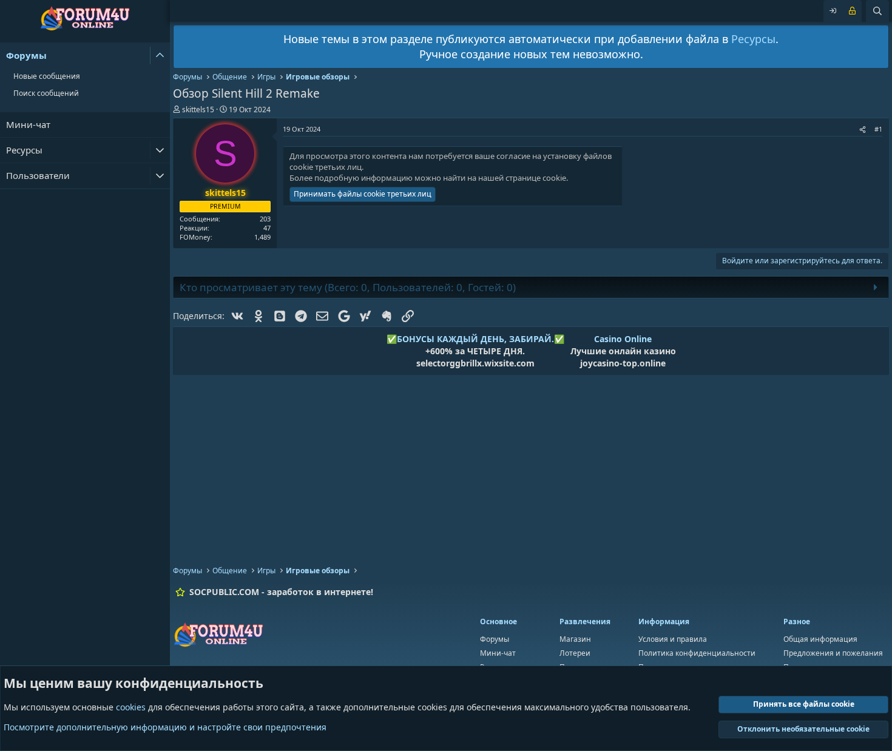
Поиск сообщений (46, 93)
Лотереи (574, 653)
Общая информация (820, 639)
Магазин (575, 639)
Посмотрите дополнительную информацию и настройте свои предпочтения (165, 727)
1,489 (262, 236)
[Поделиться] (862, 129)
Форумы (26, 55)
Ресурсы (24, 150)
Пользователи (38, 175)
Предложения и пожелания (833, 653)
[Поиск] (877, 11)
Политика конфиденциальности (696, 653)
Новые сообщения (46, 76)
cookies (131, 707)
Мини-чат (28, 124)
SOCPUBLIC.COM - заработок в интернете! (281, 592)
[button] (160, 55)
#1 (878, 128)
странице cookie (535, 177)
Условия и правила (672, 639)
